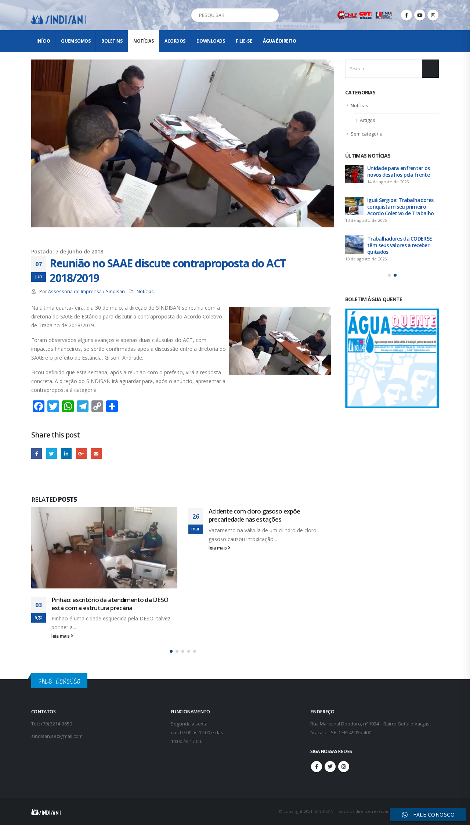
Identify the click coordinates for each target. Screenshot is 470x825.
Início (43, 41)
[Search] (271, 15)
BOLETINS (111, 41)
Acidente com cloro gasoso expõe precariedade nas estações (254, 515)
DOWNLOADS (210, 41)
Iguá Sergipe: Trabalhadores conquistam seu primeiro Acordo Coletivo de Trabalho (400, 207)
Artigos (367, 120)
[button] (171, 651)
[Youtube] (419, 15)
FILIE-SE (244, 41)
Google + (81, 453)
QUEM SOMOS (75, 41)
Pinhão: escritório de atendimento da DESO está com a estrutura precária (110, 603)
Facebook (36, 453)
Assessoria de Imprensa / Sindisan (86, 291)
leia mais (61, 636)
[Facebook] (406, 15)
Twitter (51, 453)
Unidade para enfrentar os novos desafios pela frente (398, 171)
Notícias (143, 41)
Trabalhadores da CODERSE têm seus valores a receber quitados (399, 245)
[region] (374, 767)
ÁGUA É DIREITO (279, 41)
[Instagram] (432, 15)
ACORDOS (174, 41)
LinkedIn (66, 453)
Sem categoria (367, 133)
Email (96, 453)
